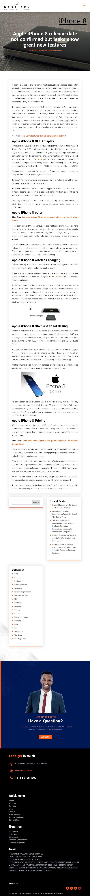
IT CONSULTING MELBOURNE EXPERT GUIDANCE (35, 868)
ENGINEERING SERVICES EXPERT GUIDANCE (25, 857)
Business (18, 581)
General (17, 610)
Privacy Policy (14, 814)
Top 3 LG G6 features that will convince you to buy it (43, 136)
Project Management (17, 842)
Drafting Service (20, 585)
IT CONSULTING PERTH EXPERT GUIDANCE (57, 862)
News (16, 624)
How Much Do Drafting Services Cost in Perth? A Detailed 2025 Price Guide (64, 538)
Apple (40, 159)
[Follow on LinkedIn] (75, 888)
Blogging (18, 577)
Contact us (45, 737)
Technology (18, 632)
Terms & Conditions (16, 817)
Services (12, 806)
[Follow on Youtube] (79, 888)
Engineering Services (22, 592)
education (18, 588)
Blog (16, 574)
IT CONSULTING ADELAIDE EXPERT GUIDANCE (26, 854)
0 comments (57, 50)
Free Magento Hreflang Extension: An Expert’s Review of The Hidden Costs (64, 514)
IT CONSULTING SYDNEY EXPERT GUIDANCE (25, 862)
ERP (15, 599)
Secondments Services (18, 840)
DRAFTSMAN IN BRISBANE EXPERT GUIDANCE (34, 871)
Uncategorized (20, 639)
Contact (12, 812)
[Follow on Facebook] (67, 888)
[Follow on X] (71, 888)
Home (11, 800)
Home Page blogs (21, 617)
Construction (14, 837)
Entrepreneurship (21, 595)
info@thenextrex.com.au (23, 770)
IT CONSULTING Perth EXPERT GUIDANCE (24, 859)
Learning (17, 621)
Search (36, 502)
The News (18, 635)
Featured (17, 603)
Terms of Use (14, 820)
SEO (16, 628)
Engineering (13, 831)
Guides (17, 613)
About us (12, 803)
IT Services (13, 834)
